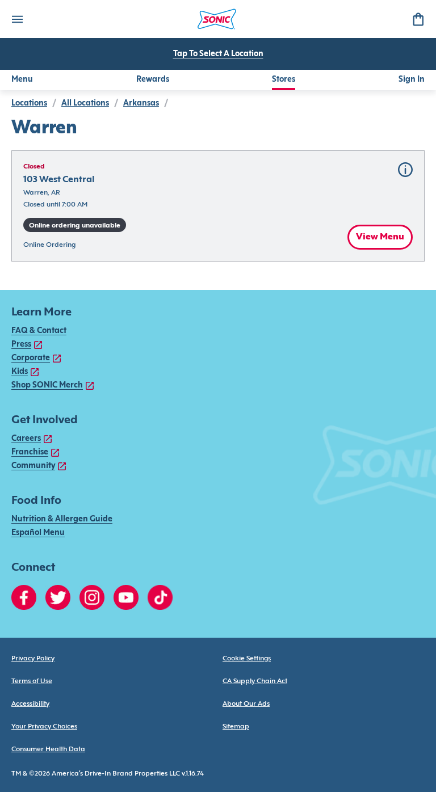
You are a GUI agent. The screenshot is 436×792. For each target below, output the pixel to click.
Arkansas (141, 103)
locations (29, 103)
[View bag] (418, 19)
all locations (85, 103)
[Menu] (17, 19)
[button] (218, 206)
